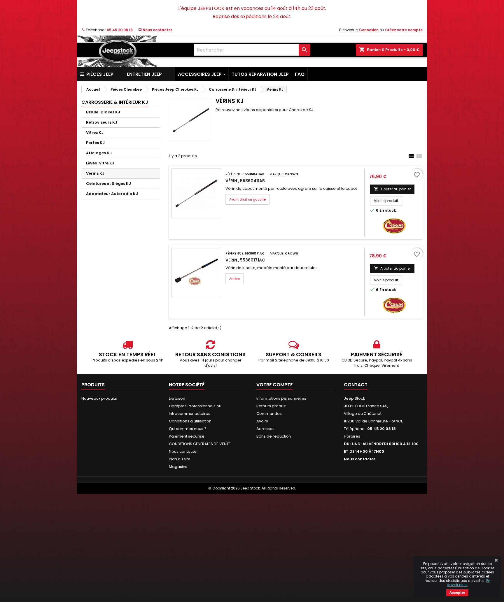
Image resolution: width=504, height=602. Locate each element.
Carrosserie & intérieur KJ (114, 102)
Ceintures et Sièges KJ (108, 183)
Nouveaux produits (99, 398)
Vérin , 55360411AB (245, 181)
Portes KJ (95, 142)
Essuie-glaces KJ (103, 112)
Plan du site (179, 459)
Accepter (457, 593)
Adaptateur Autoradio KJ (112, 193)
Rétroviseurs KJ (101, 122)
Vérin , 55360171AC (245, 260)
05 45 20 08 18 (120, 29)
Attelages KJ (99, 153)
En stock (387, 210)
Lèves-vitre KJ (100, 163)
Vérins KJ (95, 173)
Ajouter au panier (392, 189)
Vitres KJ (95, 132)
